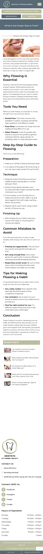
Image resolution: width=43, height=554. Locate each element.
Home (4, 36)
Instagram (10, 494)
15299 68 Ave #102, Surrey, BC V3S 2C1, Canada (21, 11)
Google (9, 504)
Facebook (10, 490)
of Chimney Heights (10, 457)
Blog (10, 36)
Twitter (9, 499)
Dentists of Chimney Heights (22, 4)
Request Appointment (32, 552)
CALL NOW (10, 552)
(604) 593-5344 (11, 16)
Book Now (32, 16)
